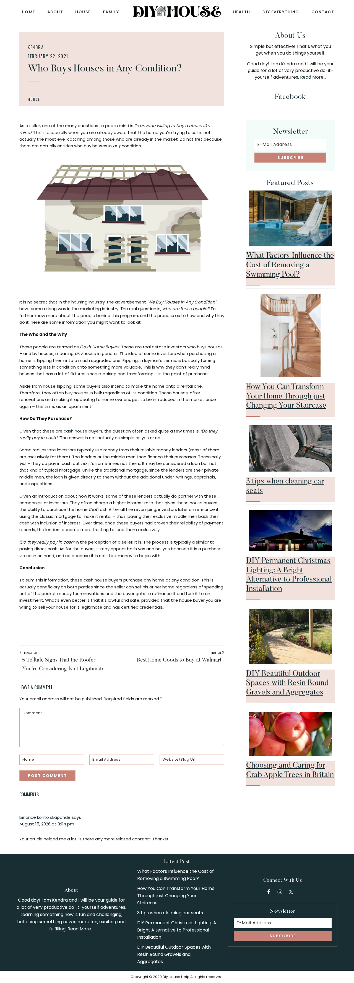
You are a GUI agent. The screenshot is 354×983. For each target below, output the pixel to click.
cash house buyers (83, 431)
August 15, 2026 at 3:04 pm (46, 824)
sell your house (53, 607)
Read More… (313, 77)
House (34, 99)
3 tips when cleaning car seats (170, 913)
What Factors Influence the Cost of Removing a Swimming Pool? (290, 265)
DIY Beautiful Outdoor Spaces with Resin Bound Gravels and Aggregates (287, 683)
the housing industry (84, 302)
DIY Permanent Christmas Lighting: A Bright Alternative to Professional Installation (176, 930)
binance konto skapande (45, 817)
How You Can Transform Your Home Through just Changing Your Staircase (286, 396)
